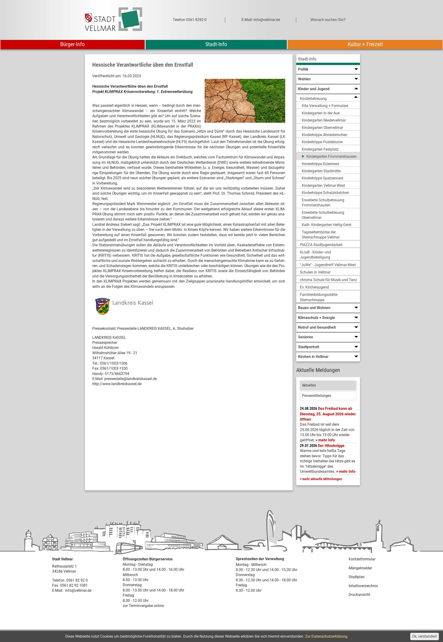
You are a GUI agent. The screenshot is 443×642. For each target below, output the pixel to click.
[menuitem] (328, 59)
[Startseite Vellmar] (118, 20)
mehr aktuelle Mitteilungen (322, 479)
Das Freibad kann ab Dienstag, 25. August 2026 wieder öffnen (328, 414)
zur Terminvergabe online (143, 605)
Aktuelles (309, 385)
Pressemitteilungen (316, 395)
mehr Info (326, 440)
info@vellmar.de (78, 590)
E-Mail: (57, 590)
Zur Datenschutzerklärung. (326, 636)
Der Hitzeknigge (331, 445)
